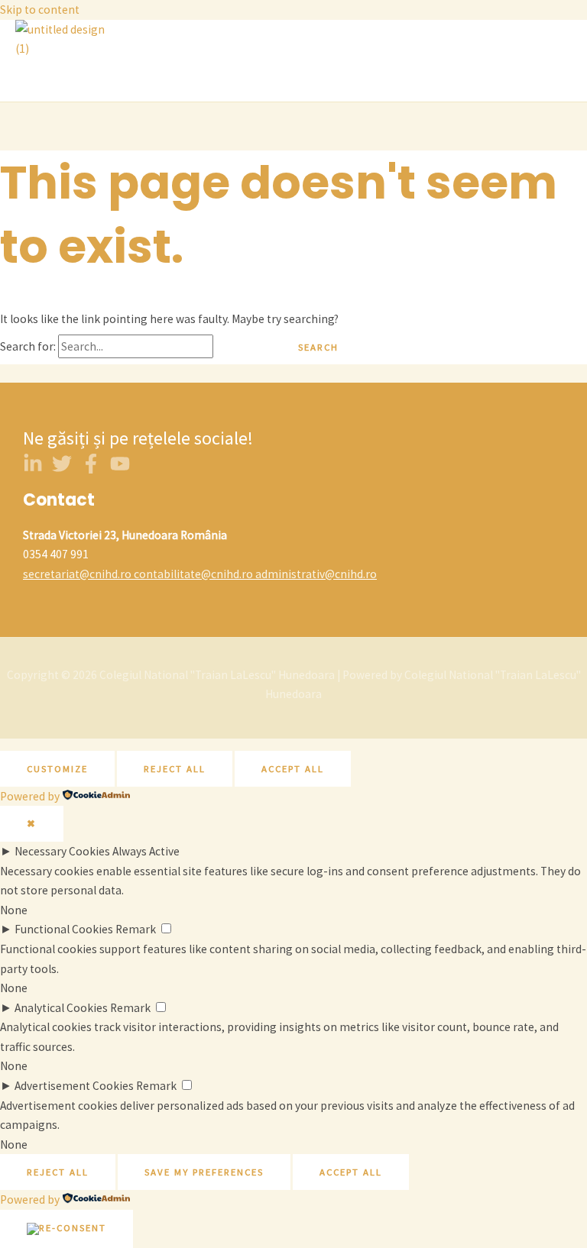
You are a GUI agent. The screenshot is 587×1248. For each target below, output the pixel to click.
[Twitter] (62, 469)
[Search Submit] (242, 347)
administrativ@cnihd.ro (316, 574)
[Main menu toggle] (57, 80)
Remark (135, 929)
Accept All (292, 768)
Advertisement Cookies (74, 1085)
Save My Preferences (204, 1172)
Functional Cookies (64, 929)
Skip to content (39, 9)
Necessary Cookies (62, 851)
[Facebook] (91, 469)
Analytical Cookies (61, 1008)
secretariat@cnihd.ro (77, 574)
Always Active (146, 851)
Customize (57, 768)
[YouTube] (120, 469)
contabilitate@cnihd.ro (193, 574)
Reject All (175, 768)
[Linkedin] (33, 469)
